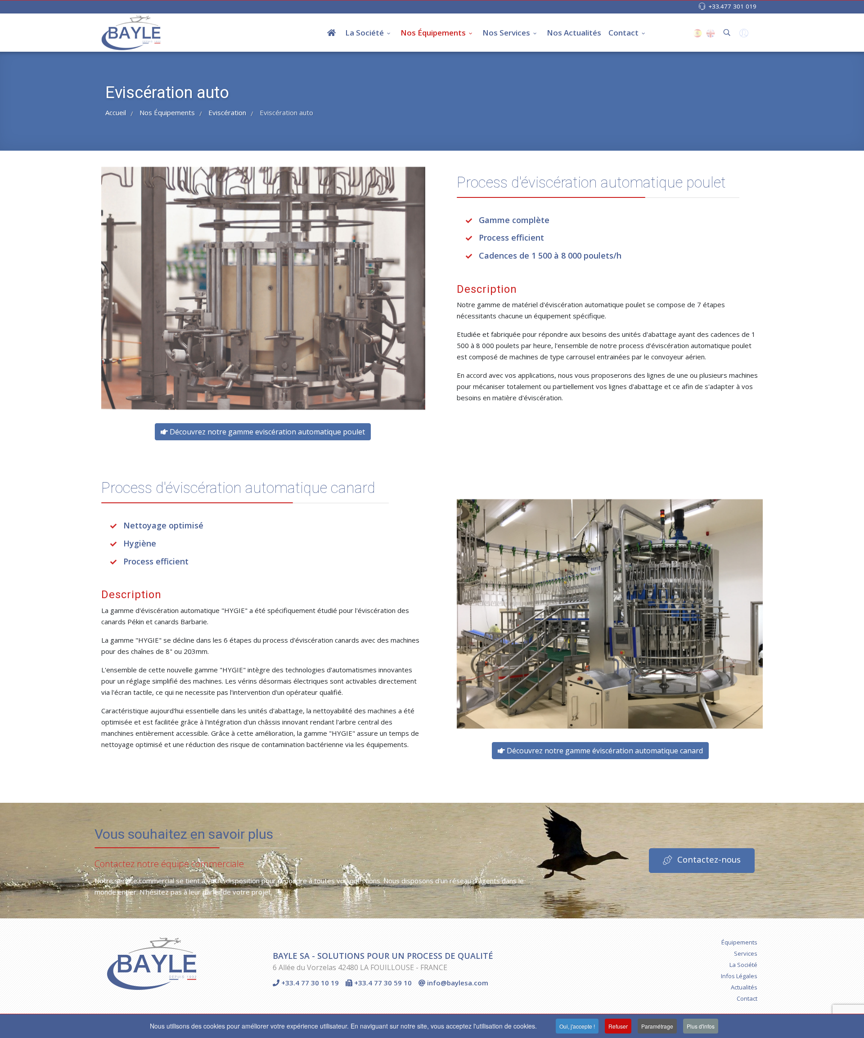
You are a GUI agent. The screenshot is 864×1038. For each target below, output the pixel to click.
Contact (623, 32)
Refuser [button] (618, 1026)
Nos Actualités (574, 32)
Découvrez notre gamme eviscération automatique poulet (266, 432)
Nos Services (506, 32)
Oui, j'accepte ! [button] (577, 1026)
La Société (364, 32)
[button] (742, 35)
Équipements (739, 942)
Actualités (744, 987)
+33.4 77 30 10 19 (309, 982)
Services (745, 953)
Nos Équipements (433, 32)
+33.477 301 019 (732, 6)
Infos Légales (739, 976)
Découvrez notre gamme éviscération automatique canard (604, 751)
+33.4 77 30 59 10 (382, 982)
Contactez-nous (708, 859)
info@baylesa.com (456, 982)
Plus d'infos (701, 1026)
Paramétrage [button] (657, 1026)
